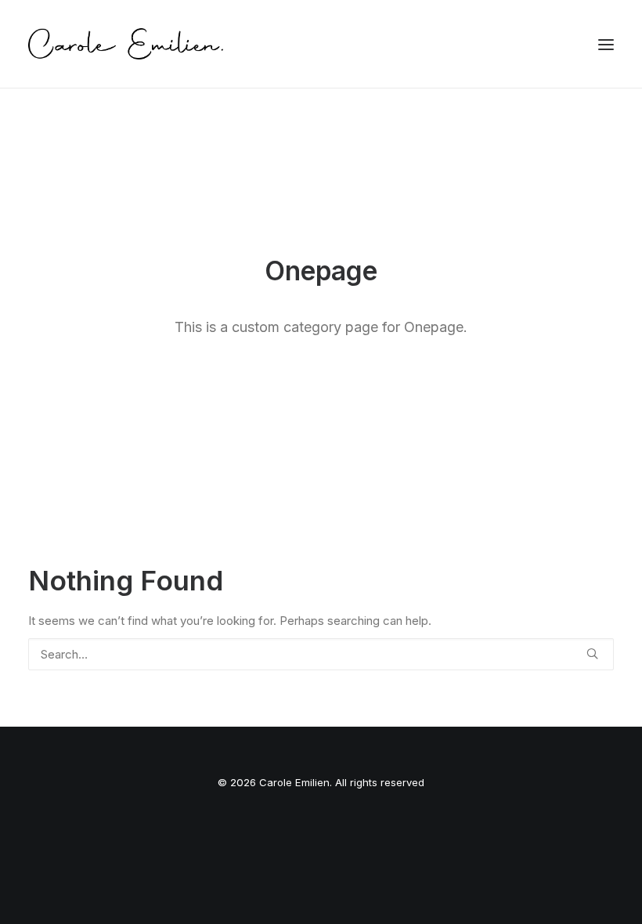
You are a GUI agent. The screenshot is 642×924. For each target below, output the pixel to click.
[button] (606, 44)
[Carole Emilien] (125, 44)
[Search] (321, 654)
